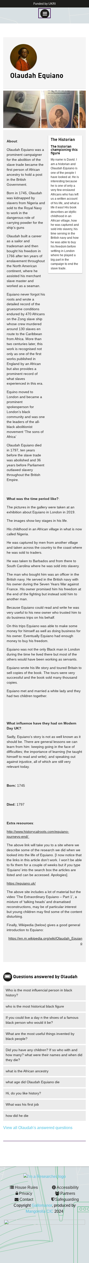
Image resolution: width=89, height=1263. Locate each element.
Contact (26, 1199)
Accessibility (67, 1187)
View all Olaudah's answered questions (37, 1128)
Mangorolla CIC (39, 1211)
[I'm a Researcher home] (44, 1176)
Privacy (25, 1193)
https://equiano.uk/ (21, 883)
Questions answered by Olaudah (45, 977)
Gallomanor (42, 1205)
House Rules (26, 1187)
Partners (67, 1193)
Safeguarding (66, 1199)
